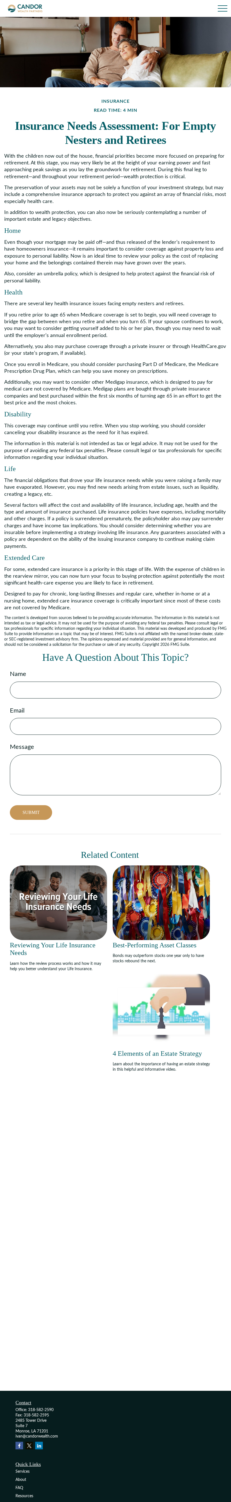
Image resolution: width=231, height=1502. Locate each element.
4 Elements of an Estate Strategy (157, 1053)
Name (18, 674)
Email (17, 711)
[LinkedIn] (39, 1445)
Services (22, 1472)
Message (22, 747)
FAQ (19, 1488)
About (20, 1480)
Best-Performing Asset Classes (154, 945)
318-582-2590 (41, 1410)
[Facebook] (19, 1445)
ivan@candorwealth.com (36, 1436)
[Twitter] (29, 1445)
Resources (24, 1496)
